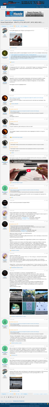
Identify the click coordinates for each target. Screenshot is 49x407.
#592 (47, 200)
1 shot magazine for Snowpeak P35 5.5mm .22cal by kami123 (23, 54)
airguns (3, 403)
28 (10, 26)
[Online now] (4, 161)
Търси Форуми (11, 9)
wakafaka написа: (13, 224)
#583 (47, 65)
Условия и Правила (33, 403)
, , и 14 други (18, 316)
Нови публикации (4, 9)
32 (18, 26)
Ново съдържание (11, 7)
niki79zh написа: (13, 121)
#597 (47, 319)
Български (8, 403)
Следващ (25, 26)
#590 (47, 155)
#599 (47, 358)
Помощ (45, 403)
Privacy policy (40, 403)
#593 (47, 210)
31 (16, 26)
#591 (47, 185)
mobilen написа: (13, 109)
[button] (16, 7)
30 (14, 26)
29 (12, 26)
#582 (47, 50)
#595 (47, 253)
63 (21, 26)
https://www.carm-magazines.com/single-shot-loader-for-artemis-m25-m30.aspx (26, 97)
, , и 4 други (17, 137)
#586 (47, 106)
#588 (47, 129)
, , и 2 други (17, 182)
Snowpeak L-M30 (25, 218)
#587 (47, 119)
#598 (47, 346)
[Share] (45, 28)
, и (17, 267)
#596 (47, 270)
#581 (47, 28)
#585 (47, 95)
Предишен (4, 26)
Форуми (3, 7)
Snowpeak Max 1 (25, 217)
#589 (47, 140)
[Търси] (47, 7)
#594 (47, 221)
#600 (47, 369)
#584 (47, 76)
